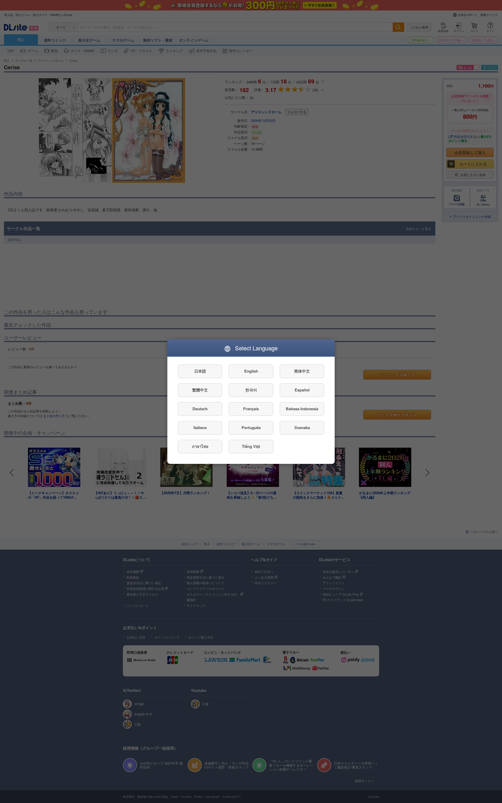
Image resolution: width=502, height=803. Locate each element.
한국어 (251, 390)
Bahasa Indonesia (302, 409)
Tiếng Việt (251, 446)
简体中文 (302, 371)
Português (251, 428)
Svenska (302, 428)
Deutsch (200, 409)
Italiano (200, 428)
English (251, 371)
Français (251, 409)
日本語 (200, 371)
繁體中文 (200, 390)
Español (302, 390)
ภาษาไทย (200, 446)
